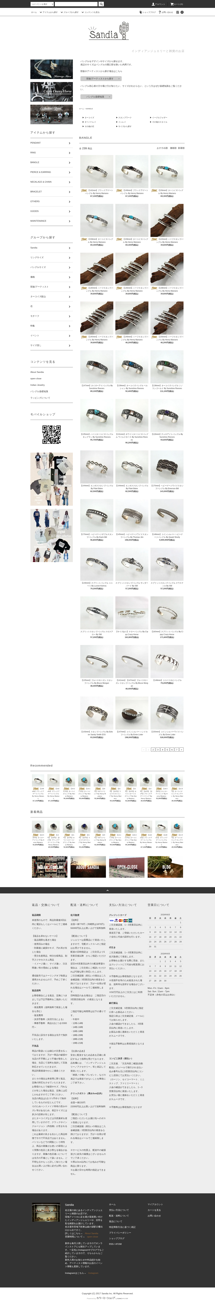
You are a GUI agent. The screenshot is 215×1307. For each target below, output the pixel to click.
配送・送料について (119, 1215)
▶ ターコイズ (88, 117)
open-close (35, 378)
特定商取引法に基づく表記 (122, 1227)
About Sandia (37, 372)
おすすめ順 (162, 148)
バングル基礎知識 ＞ (96, 96)
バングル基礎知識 (39, 391)
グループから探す (71, 12)
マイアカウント (155, 1204)
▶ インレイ (121, 122)
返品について (115, 1221)
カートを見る (154, 1210)
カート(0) (178, 4)
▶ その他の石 (88, 126)
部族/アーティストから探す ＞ (101, 78)
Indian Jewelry (37, 385)
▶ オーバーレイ (89, 122)
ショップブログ (149, 12)
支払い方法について (119, 1210)
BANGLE (89, 109)
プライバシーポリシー (120, 1232)
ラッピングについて (40, 398)
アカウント (160, 4)
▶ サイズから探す (124, 126)
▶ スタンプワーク (124, 117)
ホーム (34, 12)
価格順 (173, 148)
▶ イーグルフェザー (158, 117)
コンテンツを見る (92, 12)
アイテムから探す (50, 12)
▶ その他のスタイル (158, 122)
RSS (111, 1244)
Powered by (91, 1298)
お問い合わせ (167, 12)
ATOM (118, 1244)
